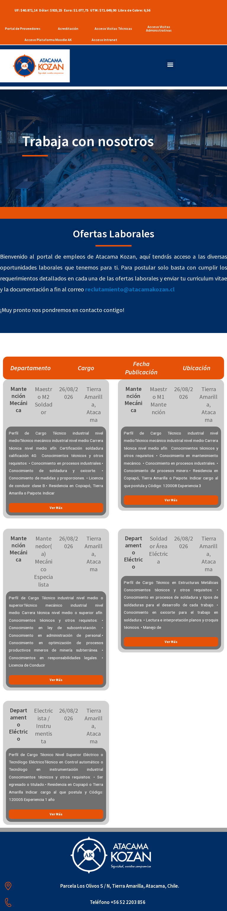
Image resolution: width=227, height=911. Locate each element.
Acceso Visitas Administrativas (159, 28)
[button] (170, 64)
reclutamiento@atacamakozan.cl (129, 289)
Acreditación (68, 28)
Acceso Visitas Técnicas (113, 28)
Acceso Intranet (104, 39)
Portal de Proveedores (22, 28)
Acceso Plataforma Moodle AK (48, 39)
